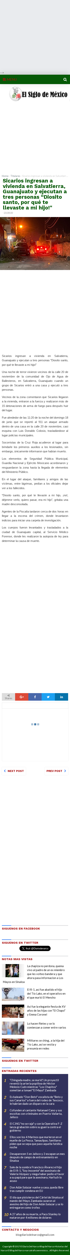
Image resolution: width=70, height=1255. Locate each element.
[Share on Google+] (21, 697)
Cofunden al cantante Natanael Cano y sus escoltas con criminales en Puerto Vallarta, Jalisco (36, 1113)
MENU (11, 79)
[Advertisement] (35, 35)
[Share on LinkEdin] (61, 697)
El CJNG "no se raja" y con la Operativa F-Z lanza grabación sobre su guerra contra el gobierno (36, 1127)
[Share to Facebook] (35, 697)
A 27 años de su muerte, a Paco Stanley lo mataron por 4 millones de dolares (35, 1215)
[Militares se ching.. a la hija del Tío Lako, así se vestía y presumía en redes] (13, 1045)
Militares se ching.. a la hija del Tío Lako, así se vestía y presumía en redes (45, 1044)
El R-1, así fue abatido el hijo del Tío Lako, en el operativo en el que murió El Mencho (46, 993)
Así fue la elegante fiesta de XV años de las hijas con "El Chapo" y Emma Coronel (46, 1010)
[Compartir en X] (48, 697)
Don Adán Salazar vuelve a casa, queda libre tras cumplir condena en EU (36, 1189)
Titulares (15, 175)
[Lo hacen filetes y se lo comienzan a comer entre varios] (13, 1028)
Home (5, 175)
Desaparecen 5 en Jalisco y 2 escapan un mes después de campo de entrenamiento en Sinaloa (37, 1157)
